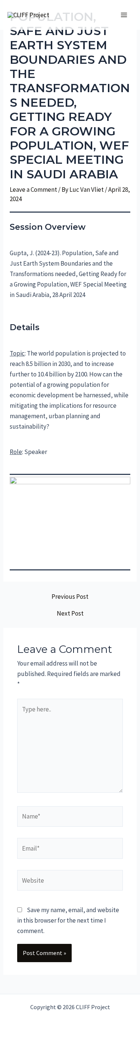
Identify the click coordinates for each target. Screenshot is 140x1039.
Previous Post (70, 597)
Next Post (70, 613)
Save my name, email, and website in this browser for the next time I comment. (68, 920)
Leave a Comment (33, 189)
